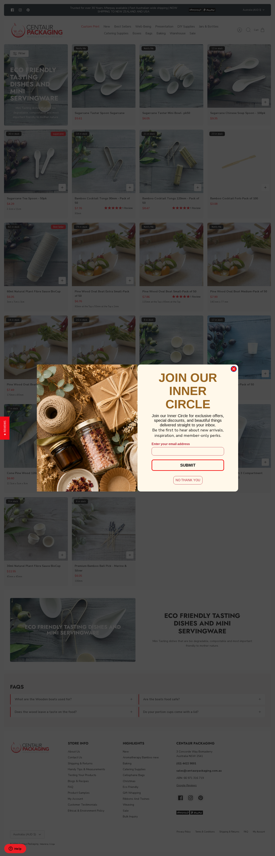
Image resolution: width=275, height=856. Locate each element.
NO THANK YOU (188, 480)
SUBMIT (187, 465)
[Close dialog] (234, 369)
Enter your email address (171, 444)
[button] (4, 428)
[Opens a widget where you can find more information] (15, 849)
